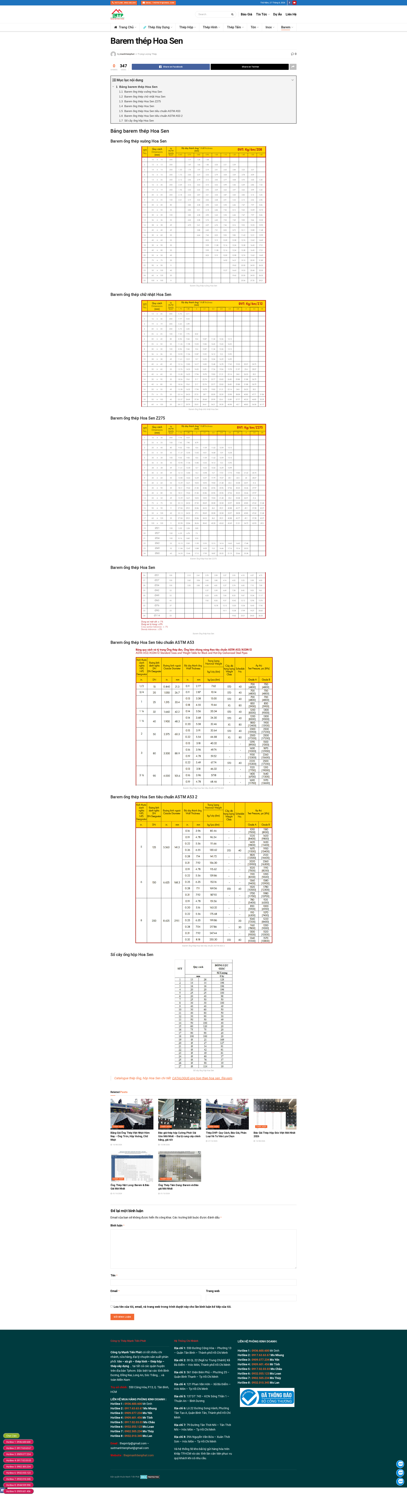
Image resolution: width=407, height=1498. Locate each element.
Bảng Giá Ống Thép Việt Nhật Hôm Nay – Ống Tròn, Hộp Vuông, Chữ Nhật (130, 1136)
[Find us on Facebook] (289, 2)
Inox (269, 27)
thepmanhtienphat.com (138, 1455)
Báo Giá (246, 14)
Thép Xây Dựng (159, 27)
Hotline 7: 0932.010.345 (18, 1479)
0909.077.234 (133, 1413)
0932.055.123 (133, 1426)
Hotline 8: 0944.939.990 (18, 1485)
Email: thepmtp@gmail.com (159, 3)
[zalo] (400, 1473)
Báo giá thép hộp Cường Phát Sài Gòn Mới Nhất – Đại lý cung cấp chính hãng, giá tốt (179, 1136)
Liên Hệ (291, 14)
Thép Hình (210, 27)
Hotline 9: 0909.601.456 (18, 1491)
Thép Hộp (186, 27)
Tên (114, 1275)
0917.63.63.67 (133, 1408)
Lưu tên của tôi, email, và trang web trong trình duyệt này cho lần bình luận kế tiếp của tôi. (172, 1306)
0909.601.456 (133, 1417)
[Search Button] (233, 14)
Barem (285, 27)
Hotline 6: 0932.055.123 (18, 1472)
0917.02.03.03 (133, 1422)
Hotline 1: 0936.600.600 (18, 1442)
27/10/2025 (212, 1141)
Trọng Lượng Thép (147, 54)
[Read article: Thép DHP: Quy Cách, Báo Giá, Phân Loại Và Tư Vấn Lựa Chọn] (227, 1114)
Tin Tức (261, 14)
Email (115, 1291)
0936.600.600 (133, 1403)
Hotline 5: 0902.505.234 (18, 1466)
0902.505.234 (133, 1431)
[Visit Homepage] (117, 14)
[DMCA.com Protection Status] (150, 1477)
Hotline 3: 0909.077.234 (18, 1454)
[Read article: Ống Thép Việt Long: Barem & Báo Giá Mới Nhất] (131, 1166)
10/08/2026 (117, 1145)
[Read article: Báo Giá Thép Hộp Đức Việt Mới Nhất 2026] (275, 1114)
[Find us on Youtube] (294, 2)
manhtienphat (127, 54)
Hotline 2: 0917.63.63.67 (18, 1448)
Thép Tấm (234, 27)
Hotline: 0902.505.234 (124, 3)
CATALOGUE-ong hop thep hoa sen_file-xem (202, 1078)
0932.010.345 (133, 1436)
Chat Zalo (11, 1435)
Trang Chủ (126, 27)
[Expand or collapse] (293, 80)
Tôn (253, 27)
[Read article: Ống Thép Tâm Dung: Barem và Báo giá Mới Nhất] (179, 1166)
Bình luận (117, 1225)
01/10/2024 (117, 1194)
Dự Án (277, 14)
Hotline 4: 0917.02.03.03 (18, 1460)
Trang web (213, 1291)
